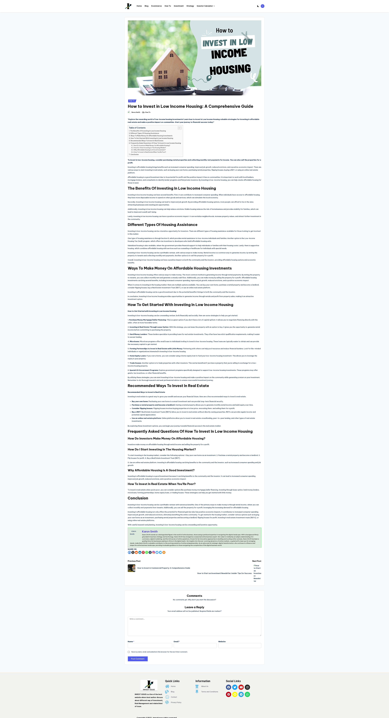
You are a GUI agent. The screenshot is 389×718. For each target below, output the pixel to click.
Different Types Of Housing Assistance (144, 133)
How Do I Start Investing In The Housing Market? (150, 147)
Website (222, 641)
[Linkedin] (139, 552)
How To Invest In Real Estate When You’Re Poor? (150, 152)
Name (131, 641)
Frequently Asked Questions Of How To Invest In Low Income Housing (156, 143)
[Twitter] (157, 552)
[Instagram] (153, 552)
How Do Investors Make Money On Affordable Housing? (152, 145)
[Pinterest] (143, 552)
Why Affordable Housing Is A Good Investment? (150, 150)
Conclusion (134, 154)
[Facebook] (129, 552)
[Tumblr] (150, 552)
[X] (132, 552)
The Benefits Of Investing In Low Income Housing (148, 131)
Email (177, 641)
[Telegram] (160, 552)
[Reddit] (136, 552)
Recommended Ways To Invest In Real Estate (147, 141)
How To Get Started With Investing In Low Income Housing (152, 138)
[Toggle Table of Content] (178, 128)
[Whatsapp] (146, 552)
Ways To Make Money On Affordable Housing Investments (151, 136)
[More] (163, 552)
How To (132, 101)
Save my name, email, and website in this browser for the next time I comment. (159, 652)
